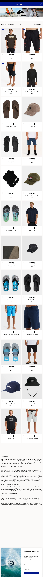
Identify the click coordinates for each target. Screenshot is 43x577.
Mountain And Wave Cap (11, 403)
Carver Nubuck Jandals (11, 126)
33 (30, 362)
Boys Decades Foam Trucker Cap (32, 195)
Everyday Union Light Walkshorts (32, 369)
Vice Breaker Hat (32, 403)
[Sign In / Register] (38, 4)
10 (31, 293)
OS (32, 120)
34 (32, 50)
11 (11, 120)
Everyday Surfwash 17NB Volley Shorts (11, 334)
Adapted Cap (32, 265)
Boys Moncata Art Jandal (11, 230)
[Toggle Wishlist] (11, 295)
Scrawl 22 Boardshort (32, 57)
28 (27, 50)
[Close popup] (40, 550)
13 (14, 120)
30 (29, 50)
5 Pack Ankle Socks (11, 195)
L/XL (12, 397)
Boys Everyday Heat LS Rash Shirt (32, 91)
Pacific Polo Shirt (32, 230)
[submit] (41, 7)
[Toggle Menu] (1, 4)
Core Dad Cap (32, 126)
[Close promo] (41, 1)
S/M (10, 397)
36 (34, 50)
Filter (11, 24)
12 (11, 85)
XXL (13, 50)
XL (11, 50)
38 (36, 50)
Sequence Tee (11, 438)
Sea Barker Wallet (11, 265)
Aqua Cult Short (32, 161)
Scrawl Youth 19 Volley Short (11, 91)
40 (36, 154)
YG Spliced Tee (11, 57)
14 (13, 85)
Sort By (35, 24)
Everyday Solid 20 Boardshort (32, 438)
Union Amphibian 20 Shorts (32, 334)
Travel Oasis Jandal (32, 299)
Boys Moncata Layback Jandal (11, 299)
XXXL (15, 432)
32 (31, 50)
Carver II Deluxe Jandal (11, 161)
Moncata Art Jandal (11, 369)
